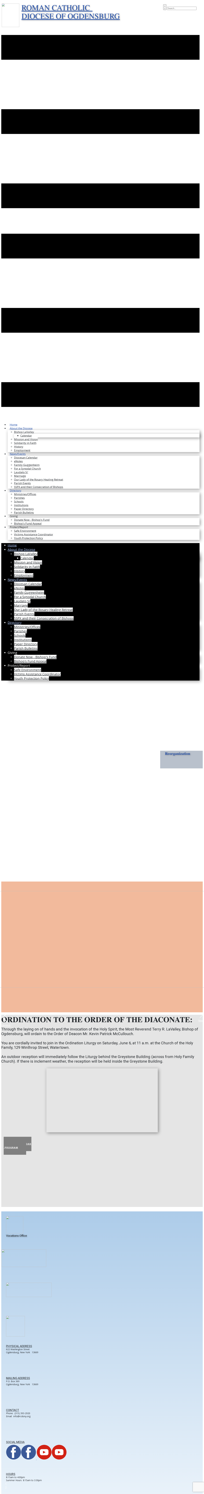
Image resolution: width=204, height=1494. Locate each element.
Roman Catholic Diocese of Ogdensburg (71, 11)
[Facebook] (21, 1458)
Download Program (17, 1145)
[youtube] (52, 1458)
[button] (5, 1017)
